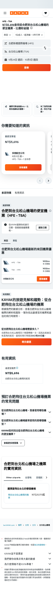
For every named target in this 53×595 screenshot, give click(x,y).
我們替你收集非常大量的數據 (19, 558)
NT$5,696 (8, 24)
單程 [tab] (15, 240)
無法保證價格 (39, 545)
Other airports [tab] (13, 477)
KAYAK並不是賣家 (13, 553)
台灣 (27, 525)
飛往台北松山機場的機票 (18, 496)
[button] (5, 13)
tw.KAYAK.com (9, 525)
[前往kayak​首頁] (19, 13)
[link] (26, 341)
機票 (20, 525)
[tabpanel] (26, 331)
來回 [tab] (6, 240)
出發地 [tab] (28, 477)
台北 (34, 525)
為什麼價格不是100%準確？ (18, 564)
